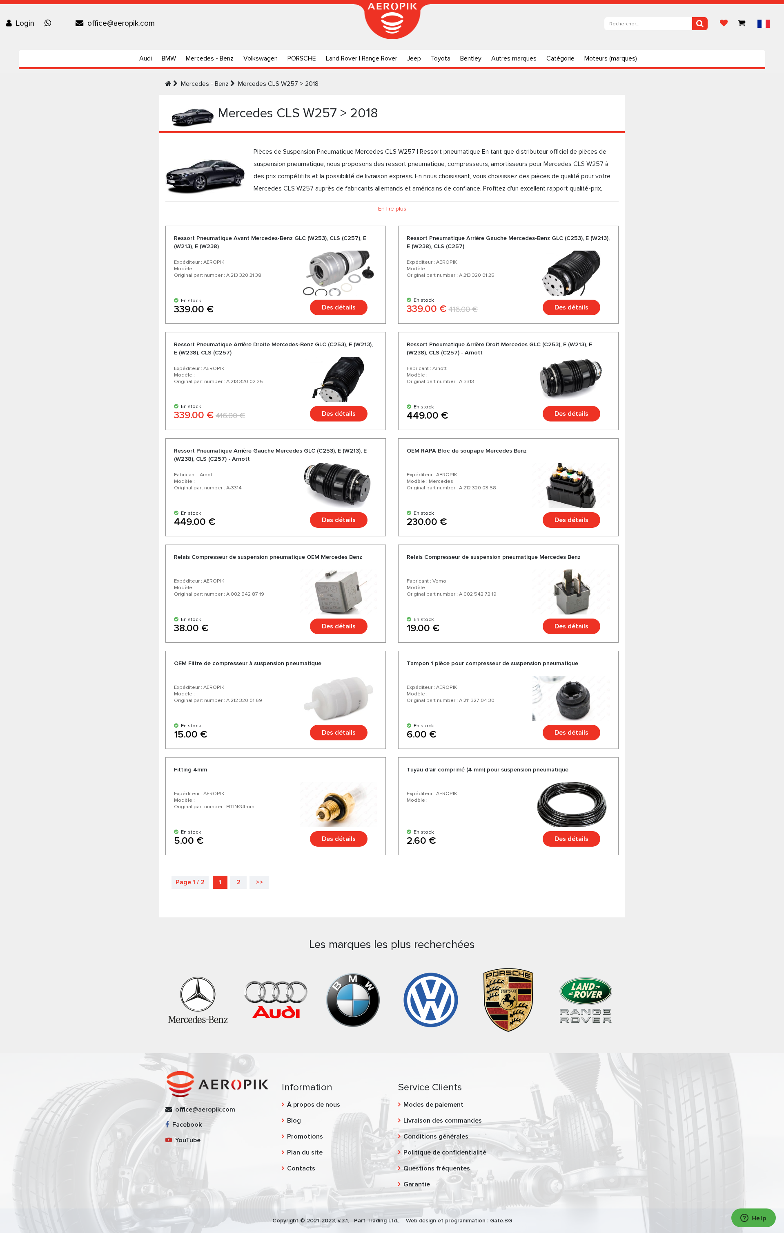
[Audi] (275, 999)
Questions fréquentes (436, 1168)
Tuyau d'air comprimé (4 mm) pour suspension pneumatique (487, 769)
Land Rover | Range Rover (361, 58)
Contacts (301, 1168)
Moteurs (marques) (610, 58)
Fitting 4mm (190, 769)
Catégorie (560, 58)
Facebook (185, 1125)
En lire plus (392, 208)
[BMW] (353, 999)
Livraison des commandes (442, 1120)
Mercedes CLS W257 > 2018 (278, 84)
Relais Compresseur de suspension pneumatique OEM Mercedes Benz (268, 557)
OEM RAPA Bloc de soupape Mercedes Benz (467, 450)
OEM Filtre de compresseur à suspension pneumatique (247, 663)
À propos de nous (313, 1105)
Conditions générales (435, 1136)
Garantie (416, 1184)
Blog (294, 1120)
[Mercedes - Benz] (198, 999)
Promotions (305, 1136)
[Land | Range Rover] (586, 999)
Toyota (440, 58)
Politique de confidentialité (444, 1152)
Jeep (414, 58)
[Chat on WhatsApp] (50, 23)
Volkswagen (260, 58)
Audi (145, 58)
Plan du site (305, 1152)
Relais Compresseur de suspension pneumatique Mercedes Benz (494, 557)
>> (259, 882)
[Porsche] (508, 999)
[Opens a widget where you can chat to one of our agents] (753, 1218)
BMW (169, 58)
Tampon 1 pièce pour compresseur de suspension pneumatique (492, 663)
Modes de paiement (433, 1105)
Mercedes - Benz (210, 58)
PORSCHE (301, 58)
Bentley (470, 58)
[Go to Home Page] (168, 84)
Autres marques (514, 58)
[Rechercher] (700, 23)
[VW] (430, 999)
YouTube (186, 1140)
